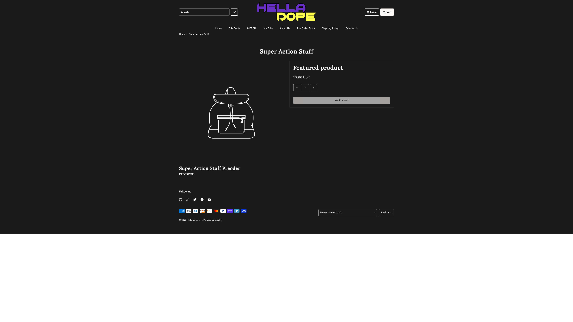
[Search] (234, 12)
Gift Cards (234, 28)
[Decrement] (296, 87)
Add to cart (341, 100)
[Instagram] (180, 199)
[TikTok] (187, 199)
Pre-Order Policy (306, 28)
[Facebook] (202, 199)
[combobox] (204, 12)
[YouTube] (209, 199)
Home (218, 28)
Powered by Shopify (212, 220)
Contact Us (352, 28)
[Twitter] (194, 199)
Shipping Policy (330, 28)
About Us (285, 28)
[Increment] (313, 87)
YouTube (268, 28)
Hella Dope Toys (194, 220)
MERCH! (251, 28)
